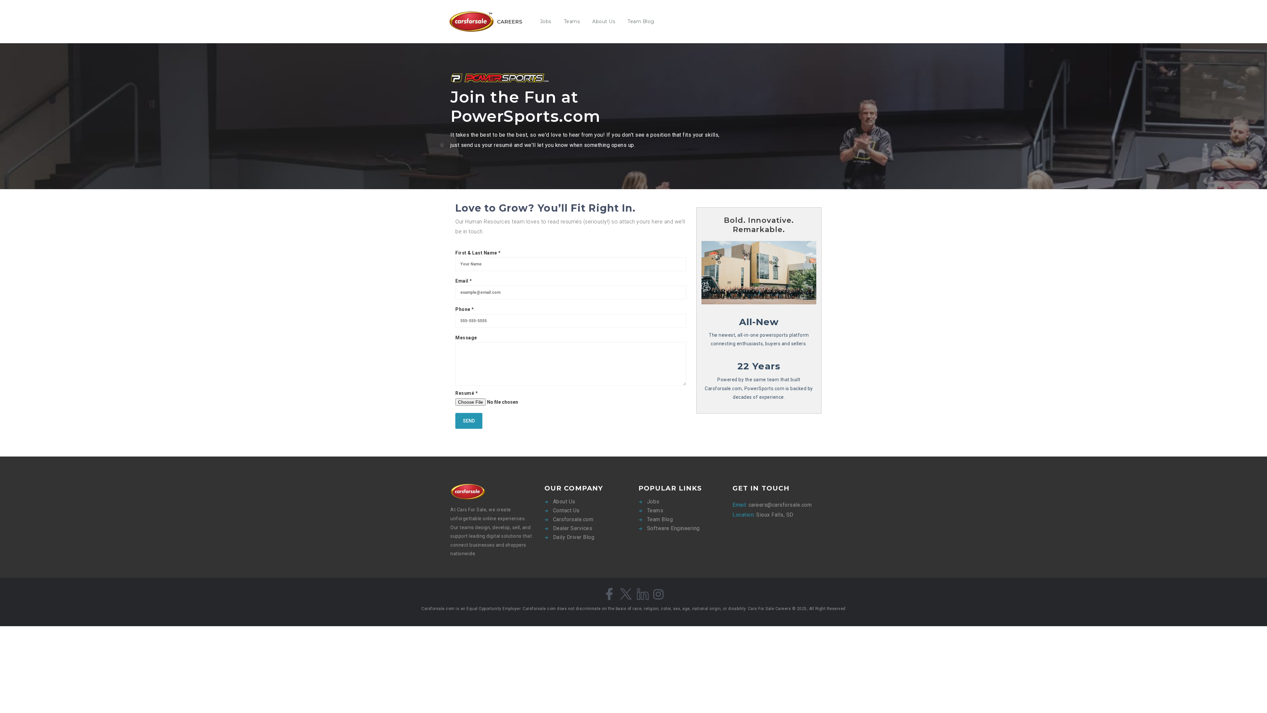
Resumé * (466, 393)
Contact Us (566, 510)
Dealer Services (573, 528)
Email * (463, 281)
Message (466, 337)
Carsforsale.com (573, 519)
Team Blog (641, 21)
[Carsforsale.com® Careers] (489, 22)
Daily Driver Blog (574, 537)
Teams (572, 21)
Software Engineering (673, 528)
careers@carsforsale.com (779, 505)
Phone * (464, 309)
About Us (603, 21)
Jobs (545, 21)
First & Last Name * (478, 252)
